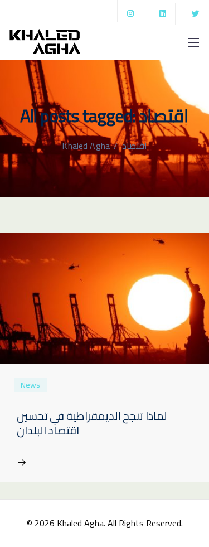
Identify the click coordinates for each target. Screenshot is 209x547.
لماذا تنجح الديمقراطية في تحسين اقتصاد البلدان (92, 422)
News (30, 385)
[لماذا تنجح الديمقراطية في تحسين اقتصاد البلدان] (104, 297)
